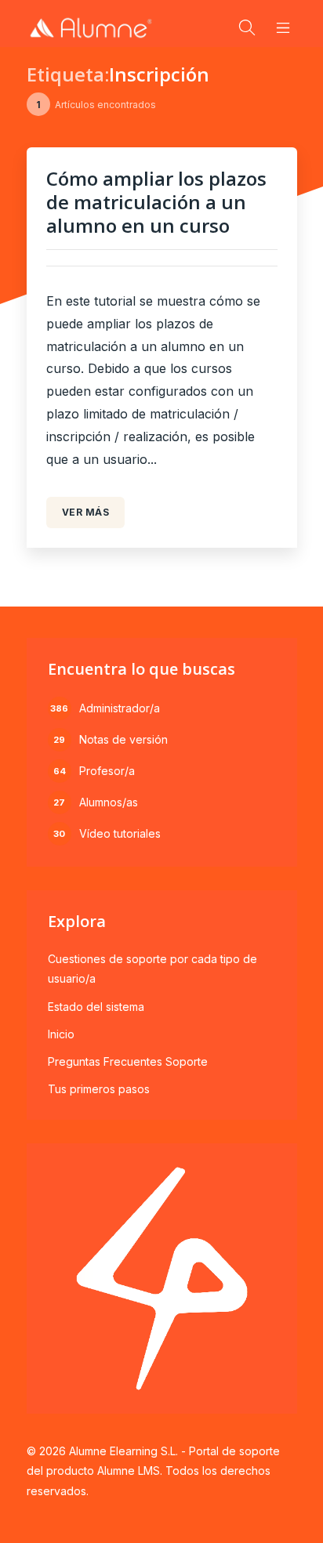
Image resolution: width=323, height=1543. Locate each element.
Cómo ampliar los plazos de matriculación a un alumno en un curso (156, 201)
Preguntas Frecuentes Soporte (128, 1061)
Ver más (86, 512)
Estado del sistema (96, 1006)
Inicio (61, 1034)
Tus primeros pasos (99, 1089)
